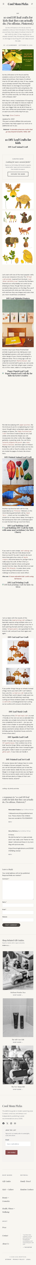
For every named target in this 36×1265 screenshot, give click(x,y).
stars (28, 442)
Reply (10, 822)
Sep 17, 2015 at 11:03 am (27, 809)
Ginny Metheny (13, 831)
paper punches (25, 425)
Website (4, 917)
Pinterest (17, 511)
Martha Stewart (22, 361)
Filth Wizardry (11, 568)
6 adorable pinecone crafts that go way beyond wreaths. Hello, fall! (19, 131)
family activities (14, 788)
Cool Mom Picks (18, 4)
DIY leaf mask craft (21, 716)
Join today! (11, 1152)
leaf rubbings (25, 551)
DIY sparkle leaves (8, 743)
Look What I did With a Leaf (16, 280)
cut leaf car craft (18, 693)
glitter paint (6, 752)
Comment (5, 879)
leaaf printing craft (18, 620)
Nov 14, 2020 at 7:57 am (24, 831)
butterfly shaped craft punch (12, 442)
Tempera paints (12, 629)
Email (4, 909)
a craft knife (6, 702)
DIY (18, 13)
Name (4, 902)
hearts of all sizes (8, 445)
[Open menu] (3, 4)
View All (6, 945)
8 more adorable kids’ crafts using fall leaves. (21, 577)
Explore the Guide (19, 174)
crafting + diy (6, 788)
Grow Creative (15, 115)
